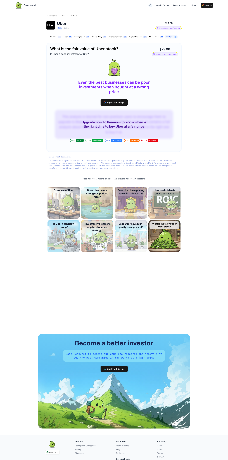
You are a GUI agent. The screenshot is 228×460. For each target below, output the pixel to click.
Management (156, 37)
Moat (67, 37)
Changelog (79, 453)
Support (160, 449)
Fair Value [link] (73, 16)
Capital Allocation (137, 37)
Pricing (193, 5)
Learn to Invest (179, 5)
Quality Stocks (162, 5)
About (159, 446)
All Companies (51, 16)
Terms (160, 453)
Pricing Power (81, 37)
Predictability (99, 37)
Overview (55, 37)
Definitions (120, 453)
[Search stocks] (150, 5)
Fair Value (169, 37)
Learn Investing (122, 446)
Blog (118, 449)
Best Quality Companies (85, 446)
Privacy (160, 457)
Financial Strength (117, 37)
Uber (63, 16)
